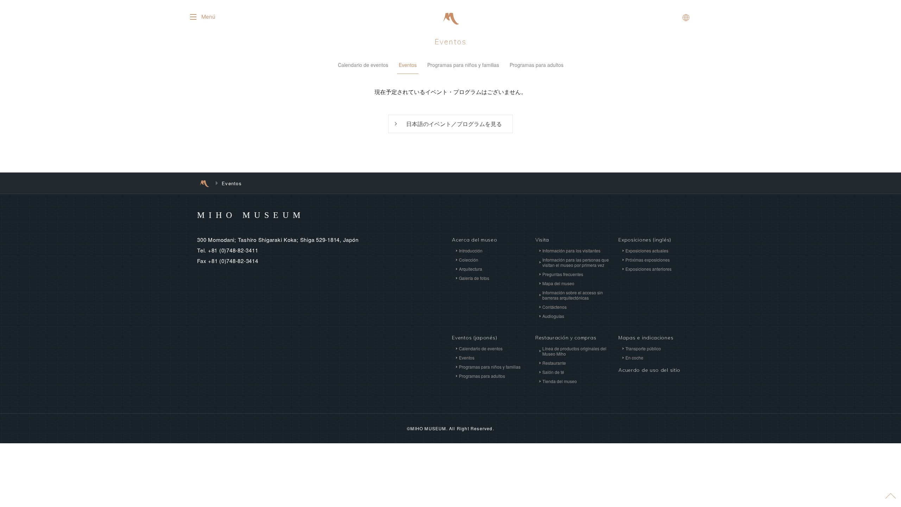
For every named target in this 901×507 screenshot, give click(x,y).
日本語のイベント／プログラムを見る (454, 124)
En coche (634, 358)
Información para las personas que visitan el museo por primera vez (575, 262)
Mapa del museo (558, 283)
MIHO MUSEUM (250, 215)
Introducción (471, 251)
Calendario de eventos (363, 64)
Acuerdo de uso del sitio (649, 370)
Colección (468, 260)
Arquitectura (470, 269)
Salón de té (553, 372)
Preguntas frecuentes (562, 274)
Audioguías (553, 316)
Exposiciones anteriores (648, 269)
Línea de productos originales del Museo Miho (574, 351)
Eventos (450, 41)
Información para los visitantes (571, 251)
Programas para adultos (536, 64)
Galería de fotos (474, 278)
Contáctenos (554, 307)
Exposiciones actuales (646, 251)
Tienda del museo (559, 381)
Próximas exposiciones (647, 260)
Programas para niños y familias (463, 64)
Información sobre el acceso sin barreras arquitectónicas (572, 295)
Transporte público (643, 348)
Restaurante (554, 363)
